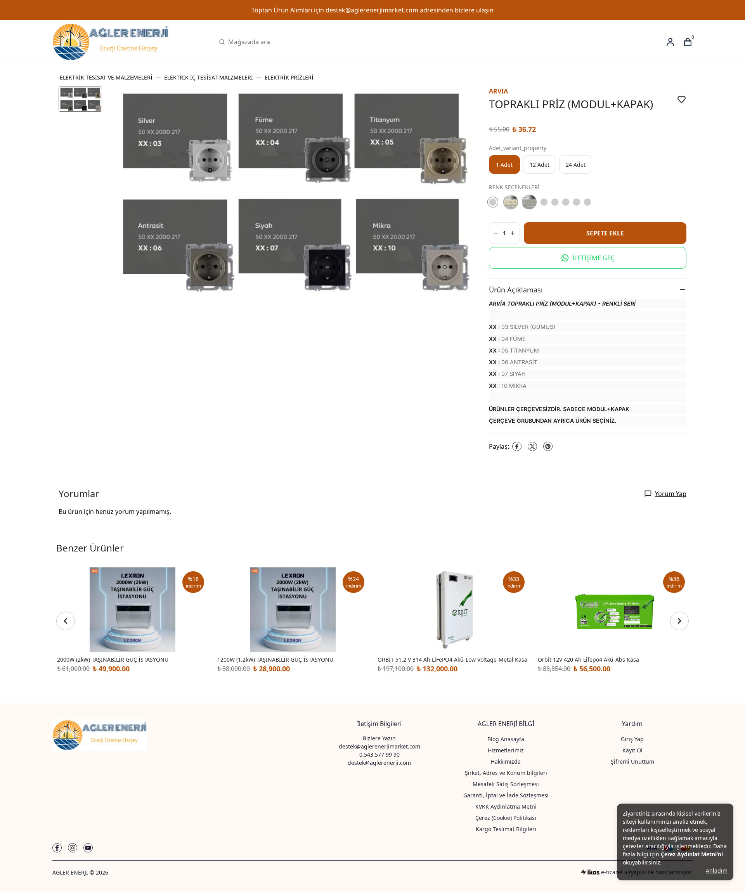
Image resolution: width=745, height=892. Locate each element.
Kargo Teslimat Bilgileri (506, 829)
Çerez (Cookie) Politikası (505, 817)
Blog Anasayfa (505, 739)
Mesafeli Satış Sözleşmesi (506, 784)
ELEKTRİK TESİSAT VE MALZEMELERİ (106, 77)
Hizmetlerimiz (506, 750)
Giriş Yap (632, 739)
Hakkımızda (506, 761)
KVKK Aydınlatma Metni (506, 806)
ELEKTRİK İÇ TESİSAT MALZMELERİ (208, 77)
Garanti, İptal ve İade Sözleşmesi (506, 795)
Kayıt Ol (632, 750)
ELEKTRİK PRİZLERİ (289, 77)
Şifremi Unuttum (632, 761)
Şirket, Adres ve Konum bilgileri (506, 772)
